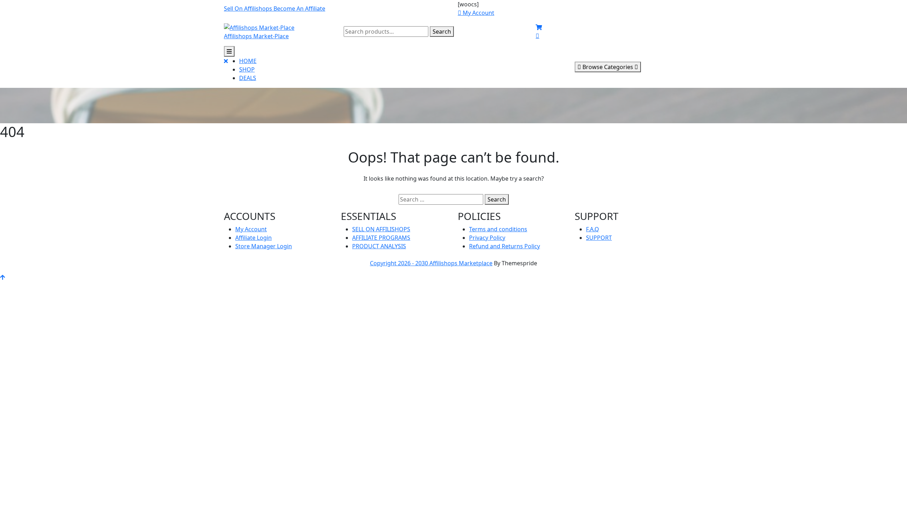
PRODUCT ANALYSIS (379, 246)
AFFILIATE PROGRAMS (381, 238)
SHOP (247, 69)
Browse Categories (608, 67)
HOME (248, 61)
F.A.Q (592, 229)
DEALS (247, 78)
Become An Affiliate (299, 8)
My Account (251, 229)
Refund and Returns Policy (504, 246)
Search (442, 31)
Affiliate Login (253, 238)
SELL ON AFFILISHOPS (381, 229)
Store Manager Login (263, 246)
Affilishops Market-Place (256, 36)
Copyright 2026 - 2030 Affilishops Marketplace (431, 263)
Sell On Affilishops (249, 8)
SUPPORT (599, 238)
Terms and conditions (498, 229)
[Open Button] (229, 51)
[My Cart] (539, 27)
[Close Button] (226, 72)
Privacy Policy (487, 238)
